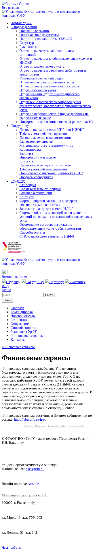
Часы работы (11, 547)
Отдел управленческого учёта (41, 66)
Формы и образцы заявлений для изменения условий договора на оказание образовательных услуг (55, 216)
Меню (6, 290)
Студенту (18, 181)
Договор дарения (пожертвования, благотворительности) (45, 139)
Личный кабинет (14, 277)
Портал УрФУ (21, 23)
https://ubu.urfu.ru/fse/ (29, 419)
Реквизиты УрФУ (24, 331)
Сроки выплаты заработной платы (45, 165)
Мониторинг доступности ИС (24, 495)
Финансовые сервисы (27, 335)
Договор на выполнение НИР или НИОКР (51, 129)
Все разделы (11, 7)
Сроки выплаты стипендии (40, 189)
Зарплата (26, 153)
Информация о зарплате (37, 157)
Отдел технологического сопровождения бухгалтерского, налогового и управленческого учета (55, 106)
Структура (27, 43)
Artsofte (33, 484)
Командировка (30, 149)
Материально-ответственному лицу (46, 145)
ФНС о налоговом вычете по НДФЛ (46, 236)
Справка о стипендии (35, 193)
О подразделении (24, 27)
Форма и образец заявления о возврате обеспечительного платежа (48, 203)
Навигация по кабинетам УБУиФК (45, 39)
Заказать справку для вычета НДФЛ (46, 209)
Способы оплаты (32, 232)
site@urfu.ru (35, 469)
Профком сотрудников (36, 177)
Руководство (28, 47)
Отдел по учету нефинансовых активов (49, 86)
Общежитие (20, 324)
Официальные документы (39, 35)
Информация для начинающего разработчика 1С (56, 122)
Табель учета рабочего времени (43, 133)
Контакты (26, 161)
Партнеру (56, 282)
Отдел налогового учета (37, 90)
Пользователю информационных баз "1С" (51, 173)
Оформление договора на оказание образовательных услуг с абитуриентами (50, 226)
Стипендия (27, 185)
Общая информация (34, 31)
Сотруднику (20, 126)
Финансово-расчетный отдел (41, 78)
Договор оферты (23, 316)
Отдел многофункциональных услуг (47, 82)
